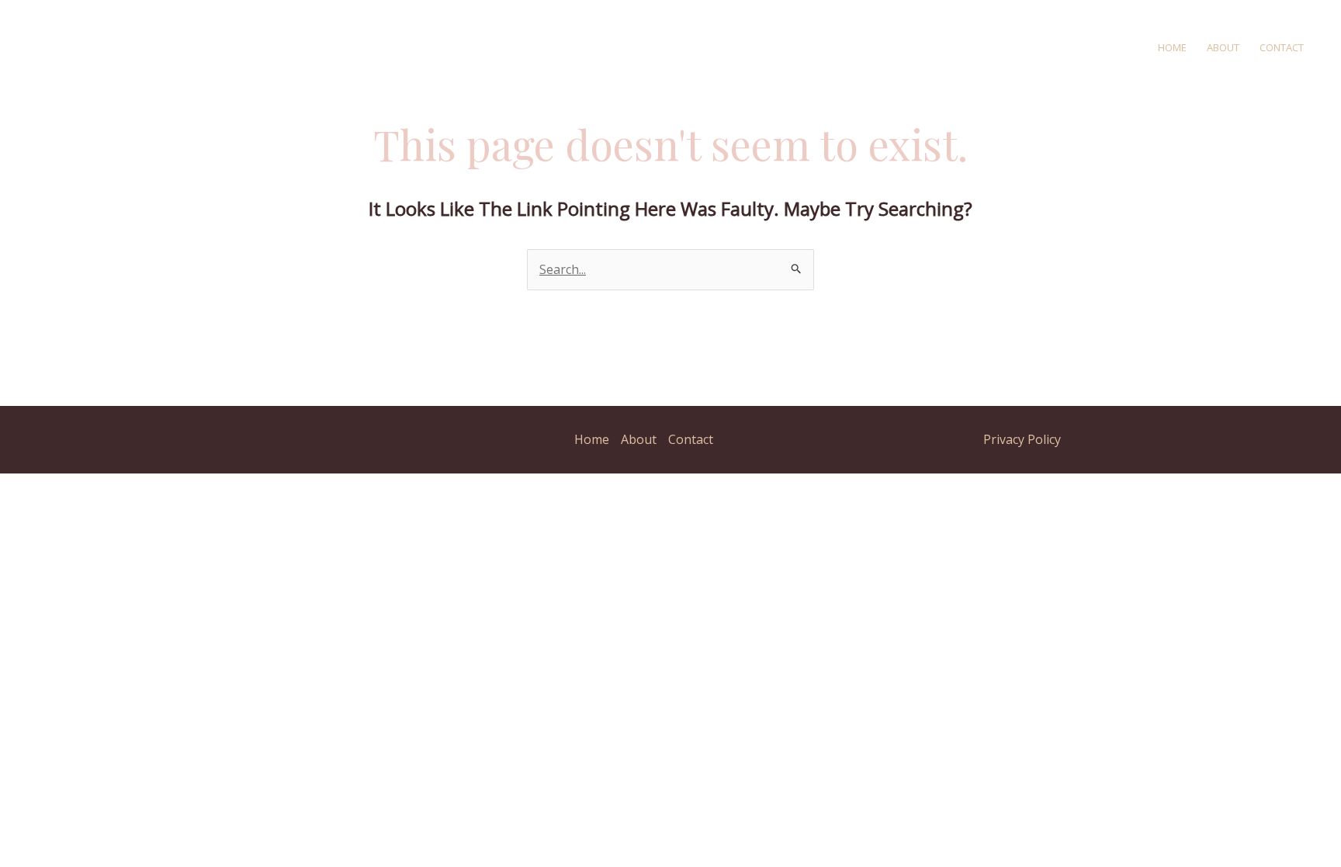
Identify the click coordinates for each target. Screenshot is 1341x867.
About (1223, 47)
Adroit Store (307, 46)
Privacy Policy (1022, 439)
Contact (1282, 47)
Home (1172, 47)
